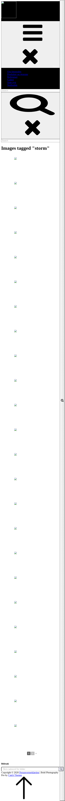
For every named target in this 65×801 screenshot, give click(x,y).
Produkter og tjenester (17, 74)
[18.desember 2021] (32, 736)
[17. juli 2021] (32, 712)
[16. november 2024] (32, 169)
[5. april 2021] (32, 687)
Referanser (12, 77)
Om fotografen (14, 71)
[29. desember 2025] (32, 268)
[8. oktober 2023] (32, 293)
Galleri (10, 79)
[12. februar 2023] (32, 391)
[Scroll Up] (24, 798)
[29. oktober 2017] (32, 564)
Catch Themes (15, 775)
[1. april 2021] (32, 662)
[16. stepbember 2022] (32, 342)
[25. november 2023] (32, 366)
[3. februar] (32, 317)
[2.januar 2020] (32, 514)
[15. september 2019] (32, 638)
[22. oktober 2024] (32, 219)
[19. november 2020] (32, 416)
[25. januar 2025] (32, 243)
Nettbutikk (12, 85)
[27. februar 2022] (32, 613)
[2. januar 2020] (32, 539)
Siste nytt (11, 82)
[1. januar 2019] (32, 465)
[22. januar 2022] (32, 588)
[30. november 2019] (32, 490)
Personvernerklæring (29, 772)
